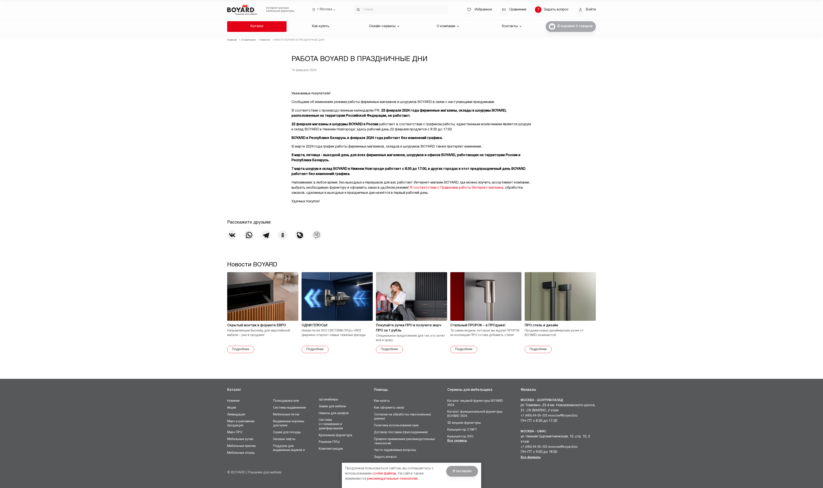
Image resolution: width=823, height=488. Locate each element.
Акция (231, 407)
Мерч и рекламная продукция (240, 423)
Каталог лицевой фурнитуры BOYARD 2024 (475, 403)
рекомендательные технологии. (392, 478)
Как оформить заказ (389, 407)
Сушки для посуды (287, 432)
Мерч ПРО (234, 432)
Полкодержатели (286, 401)
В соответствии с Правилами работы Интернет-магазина (456, 187)
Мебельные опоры (241, 453)
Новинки (233, 401)
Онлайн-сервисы (382, 26)
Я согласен (462, 471)
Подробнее (240, 349)
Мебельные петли (286, 414)
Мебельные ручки (240, 439)
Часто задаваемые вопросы (395, 450)
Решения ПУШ (329, 442)
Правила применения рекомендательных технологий (404, 441)
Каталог (257, 26)
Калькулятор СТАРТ (462, 429)
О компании (446, 26)
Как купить (320, 26)
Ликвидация (236, 414)
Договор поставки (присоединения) (401, 432)
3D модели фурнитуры (464, 423)
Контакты (510, 26)
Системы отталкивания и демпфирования (331, 424)
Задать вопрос (385, 457)
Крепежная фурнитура (335, 435)
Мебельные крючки (241, 446)
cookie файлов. (384, 473)
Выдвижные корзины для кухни (288, 423)
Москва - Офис (533, 431)
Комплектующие (331, 449)
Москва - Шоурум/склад (542, 400)
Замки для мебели (332, 406)
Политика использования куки (396, 425)
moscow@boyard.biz (563, 415)
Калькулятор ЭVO (460, 436)
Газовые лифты (284, 439)
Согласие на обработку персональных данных (402, 416)
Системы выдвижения (289, 407)
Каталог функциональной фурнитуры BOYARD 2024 (474, 414)
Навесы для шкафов (334, 413)
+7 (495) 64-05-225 (534, 415)
